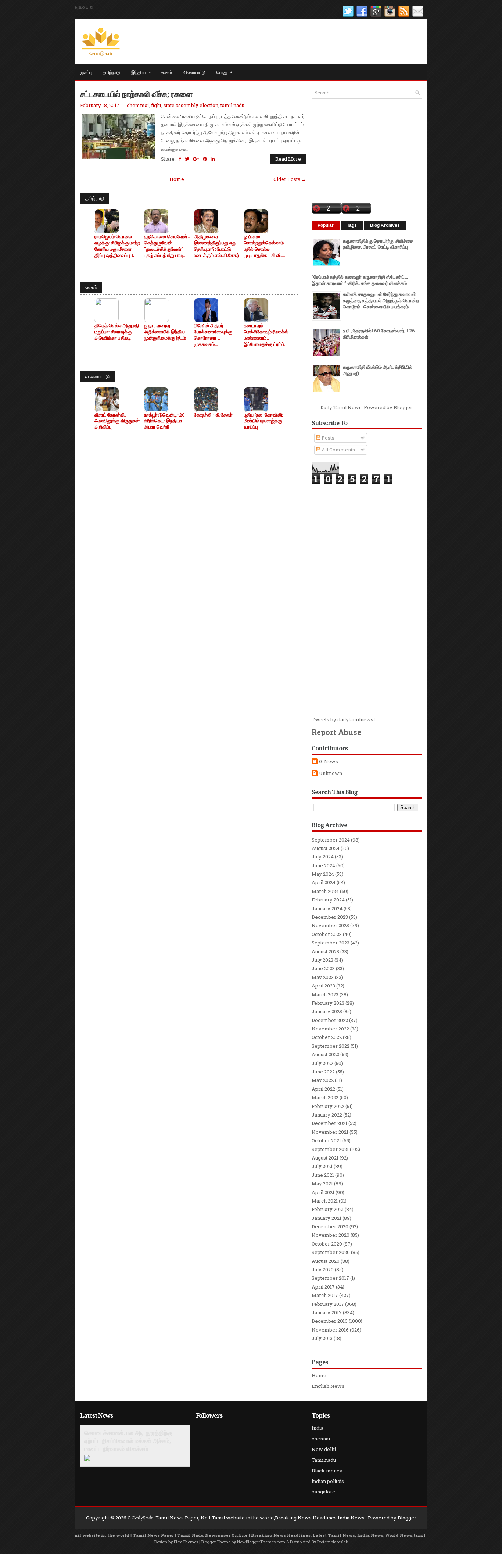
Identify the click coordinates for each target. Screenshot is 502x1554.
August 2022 (325, 1054)
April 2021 (323, 1192)
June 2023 (323, 968)
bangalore (323, 1491)
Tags (352, 225)
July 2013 (322, 1338)
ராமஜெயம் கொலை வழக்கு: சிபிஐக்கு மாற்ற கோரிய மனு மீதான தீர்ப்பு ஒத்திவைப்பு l (117, 245)
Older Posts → (289, 179)
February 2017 (328, 1304)
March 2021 (325, 1200)
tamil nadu (232, 105)
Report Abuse (336, 732)
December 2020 (330, 1226)
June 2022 (323, 1071)
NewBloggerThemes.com (261, 1541)
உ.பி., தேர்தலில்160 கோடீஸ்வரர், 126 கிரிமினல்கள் (379, 333)
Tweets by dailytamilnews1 (343, 719)
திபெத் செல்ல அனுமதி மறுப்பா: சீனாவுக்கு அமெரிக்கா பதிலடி (116, 331)
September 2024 (331, 839)
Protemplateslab (332, 1541)
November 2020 (330, 1235)
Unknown (330, 773)
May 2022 (323, 1080)
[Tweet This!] (187, 159)
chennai (321, 1438)
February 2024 (328, 899)
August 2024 (326, 848)
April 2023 (323, 985)
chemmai (138, 105)
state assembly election (191, 105)
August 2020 (326, 1261)
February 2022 (328, 1106)
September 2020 (331, 1252)
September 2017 (330, 1278)
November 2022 (330, 1028)
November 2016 (330, 1329)
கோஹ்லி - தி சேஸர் (213, 415)
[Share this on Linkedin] (212, 159)
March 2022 (325, 1097)
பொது (224, 71)
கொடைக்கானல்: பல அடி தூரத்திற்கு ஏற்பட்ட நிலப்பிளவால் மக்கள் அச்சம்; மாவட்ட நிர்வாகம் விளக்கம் (128, 1441)
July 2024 (323, 856)
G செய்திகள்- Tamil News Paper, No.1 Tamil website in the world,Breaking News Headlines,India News (246, 1517)
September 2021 (330, 1149)
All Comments (337, 449)
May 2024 (323, 874)
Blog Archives (385, 225)
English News (328, 1386)
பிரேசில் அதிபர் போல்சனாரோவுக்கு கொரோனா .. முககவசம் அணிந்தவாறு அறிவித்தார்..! (213, 334)
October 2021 (326, 1140)
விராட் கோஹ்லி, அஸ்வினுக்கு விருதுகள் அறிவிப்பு (117, 421)
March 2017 (325, 1295)
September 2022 (330, 1046)
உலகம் (166, 72)
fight (156, 105)
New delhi (324, 1449)
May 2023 (323, 977)
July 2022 (322, 1063)
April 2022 (323, 1089)
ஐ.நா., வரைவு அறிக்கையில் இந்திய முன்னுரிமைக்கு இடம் (165, 331)
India (317, 1428)
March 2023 (325, 994)
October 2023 (327, 934)
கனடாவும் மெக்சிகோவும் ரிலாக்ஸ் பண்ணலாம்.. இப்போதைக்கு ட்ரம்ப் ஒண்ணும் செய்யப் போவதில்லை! (266, 334)
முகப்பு (86, 72)
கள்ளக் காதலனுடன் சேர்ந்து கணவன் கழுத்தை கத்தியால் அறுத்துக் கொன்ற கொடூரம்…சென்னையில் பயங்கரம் (381, 300)
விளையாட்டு (194, 72)
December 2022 (330, 1020)
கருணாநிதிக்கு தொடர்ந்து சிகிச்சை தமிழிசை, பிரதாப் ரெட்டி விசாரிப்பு (378, 243)
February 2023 (328, 1003)
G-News (328, 761)
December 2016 (330, 1321)
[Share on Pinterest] (205, 159)
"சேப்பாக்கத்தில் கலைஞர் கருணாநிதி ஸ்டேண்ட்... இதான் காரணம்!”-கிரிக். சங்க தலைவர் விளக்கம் (360, 280)
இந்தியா (141, 71)
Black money (327, 1470)
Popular (326, 225)
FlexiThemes (186, 1541)
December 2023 (330, 917)
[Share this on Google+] (196, 159)
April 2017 (323, 1286)
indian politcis (328, 1481)
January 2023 (327, 1011)
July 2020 (323, 1269)
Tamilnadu (324, 1460)
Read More (288, 159)
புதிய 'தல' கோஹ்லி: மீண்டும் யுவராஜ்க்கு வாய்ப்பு (263, 421)
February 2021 (328, 1209)
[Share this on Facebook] (180, 159)
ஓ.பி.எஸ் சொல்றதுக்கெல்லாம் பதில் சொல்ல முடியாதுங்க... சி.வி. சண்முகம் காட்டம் (264, 245)
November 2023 (330, 925)
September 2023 (330, 942)
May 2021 (322, 1183)
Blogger (403, 407)
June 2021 (323, 1175)
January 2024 (327, 908)
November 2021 (330, 1132)
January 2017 (327, 1312)
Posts (327, 438)
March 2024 (325, 891)
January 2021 (326, 1218)
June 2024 (323, 865)
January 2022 (327, 1114)
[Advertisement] (367, 600)
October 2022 (327, 1037)
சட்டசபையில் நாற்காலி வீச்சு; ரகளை (136, 93)
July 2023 (322, 960)
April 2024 (324, 882)
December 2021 (329, 1123)
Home (176, 179)
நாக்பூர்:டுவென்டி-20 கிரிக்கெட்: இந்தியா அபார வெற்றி (164, 421)
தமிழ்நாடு (111, 72)
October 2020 (327, 1243)
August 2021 (325, 1157)
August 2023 (325, 951)
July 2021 (322, 1166)
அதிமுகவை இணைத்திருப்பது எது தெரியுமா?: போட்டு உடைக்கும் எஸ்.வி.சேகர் (216, 245)
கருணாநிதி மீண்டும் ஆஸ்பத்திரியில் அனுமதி (377, 370)
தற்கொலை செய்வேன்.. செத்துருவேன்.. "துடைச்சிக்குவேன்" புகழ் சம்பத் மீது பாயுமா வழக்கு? (167, 245)
